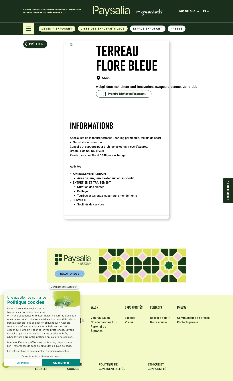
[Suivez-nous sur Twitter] (172, 350)
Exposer (130, 318)
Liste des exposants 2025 (103, 28)
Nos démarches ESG (104, 322)
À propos (96, 331)
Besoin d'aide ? (160, 318)
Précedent (37, 44)
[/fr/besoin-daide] (116, 265)
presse (176, 28)
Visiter (129, 322)
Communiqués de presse (193, 318)
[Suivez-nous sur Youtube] (206, 350)
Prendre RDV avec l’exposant (126, 94)
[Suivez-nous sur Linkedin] (154, 350)
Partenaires (98, 326)
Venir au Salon (100, 318)
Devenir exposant (57, 28)
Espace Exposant (147, 28)
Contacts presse (187, 322)
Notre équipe (158, 322)
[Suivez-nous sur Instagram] (188, 350)
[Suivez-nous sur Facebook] (138, 350)
